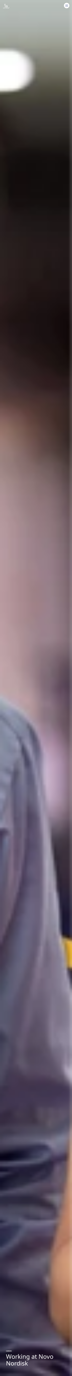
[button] (66, 5)
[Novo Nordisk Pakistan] (8, 6)
